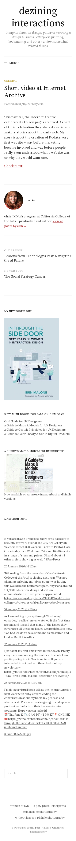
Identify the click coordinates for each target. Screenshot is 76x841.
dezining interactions (38, 17)
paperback (50, 494)
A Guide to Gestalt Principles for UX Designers (35, 429)
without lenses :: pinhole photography (40, 817)
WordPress (33, 827)
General (10, 80)
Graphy (56, 827)
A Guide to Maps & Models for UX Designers (33, 425)
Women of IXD (19, 806)
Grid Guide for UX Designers (23, 421)
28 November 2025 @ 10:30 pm (23, 683)
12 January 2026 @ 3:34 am (20, 644)
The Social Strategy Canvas (25, 276)
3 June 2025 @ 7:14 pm (17, 734)
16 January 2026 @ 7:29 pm (20, 609)
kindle (67, 494)
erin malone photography (40, 812)
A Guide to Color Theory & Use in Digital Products (37, 434)
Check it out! (13, 166)
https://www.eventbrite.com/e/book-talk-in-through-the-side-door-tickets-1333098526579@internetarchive (37, 723)
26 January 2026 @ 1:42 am (20, 566)
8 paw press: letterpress (50, 806)
